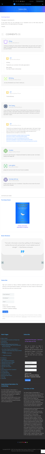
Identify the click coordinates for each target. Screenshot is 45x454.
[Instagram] (17, 1)
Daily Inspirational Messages (7, 360)
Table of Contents (7, 355)
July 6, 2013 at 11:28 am (13, 167)
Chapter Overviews (7, 353)
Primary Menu (43, 4)
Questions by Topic (5, 374)
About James (4, 338)
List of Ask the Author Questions (8, 369)
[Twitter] (15, 1)
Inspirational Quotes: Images (7, 362)
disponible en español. (22, 227)
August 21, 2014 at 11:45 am (14, 151)
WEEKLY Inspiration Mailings (10, 308)
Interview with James (6, 366)
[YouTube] (20, 1)
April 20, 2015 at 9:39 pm (15, 59)
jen (11, 58)
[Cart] (2, 4)
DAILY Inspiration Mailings (9, 306)
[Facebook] (13, 1)
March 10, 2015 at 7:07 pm (15, 93)
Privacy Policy (4, 371)
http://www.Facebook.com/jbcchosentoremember (18, 135)
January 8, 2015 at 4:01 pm (15, 125)
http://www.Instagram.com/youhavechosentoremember (19, 139)
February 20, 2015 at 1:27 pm (15, 79)
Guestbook (4, 359)
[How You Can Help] (22, 1)
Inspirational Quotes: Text (7, 363)
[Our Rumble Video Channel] (24, 1)
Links (2, 368)
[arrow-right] (42, 262)
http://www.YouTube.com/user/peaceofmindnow (17, 138)
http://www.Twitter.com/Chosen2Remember (16, 136)
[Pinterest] (19, 1)
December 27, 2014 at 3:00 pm (15, 107)
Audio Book (4, 341)
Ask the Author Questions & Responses (10, 339)
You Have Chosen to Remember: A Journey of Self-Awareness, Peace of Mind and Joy (12, 351)
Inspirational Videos (5, 365)
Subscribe (3, 378)
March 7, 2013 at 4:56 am (14, 180)
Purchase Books (5, 372)
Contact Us (3, 357)
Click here (24, 316)
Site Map (3, 376)
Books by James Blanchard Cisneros (9, 344)
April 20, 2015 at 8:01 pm (14, 42)
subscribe (32, 1)
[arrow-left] (2, 262)
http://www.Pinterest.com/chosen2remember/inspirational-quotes (21, 141)
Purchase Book (40, 1)
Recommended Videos (6, 375)
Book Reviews (4, 342)
